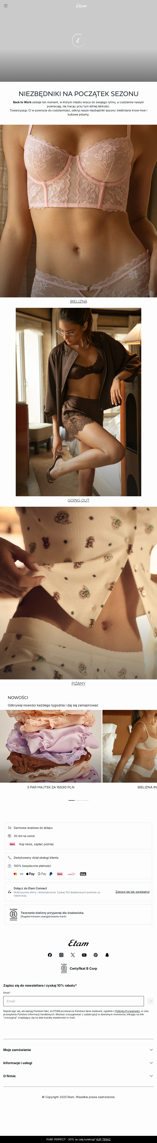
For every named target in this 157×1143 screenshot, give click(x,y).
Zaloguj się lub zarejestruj (132, 891)
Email (7, 992)
